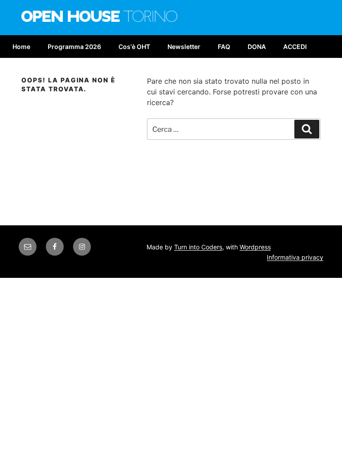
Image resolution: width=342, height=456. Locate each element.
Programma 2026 (74, 46)
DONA (257, 46)
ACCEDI (295, 46)
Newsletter (183, 46)
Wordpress (255, 247)
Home (21, 46)
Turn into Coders (198, 247)
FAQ (224, 46)
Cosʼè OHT (134, 46)
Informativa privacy (295, 257)
